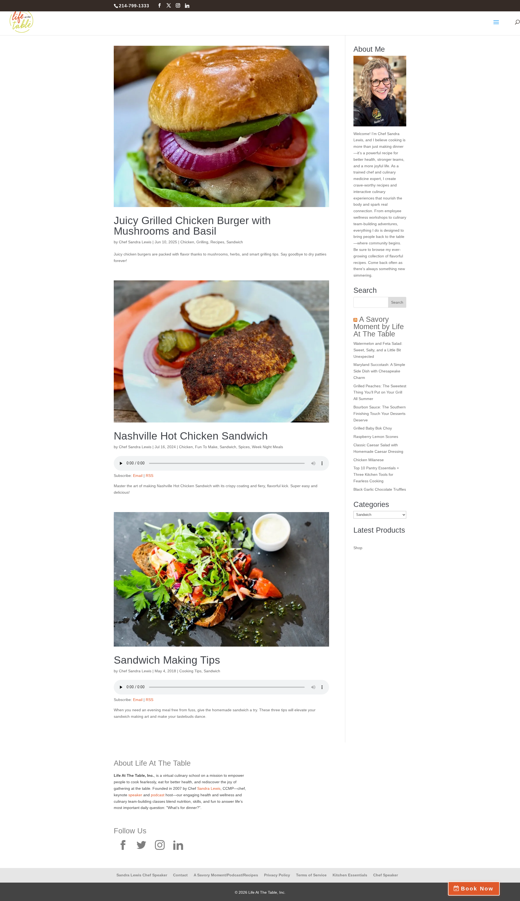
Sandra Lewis (208, 788)
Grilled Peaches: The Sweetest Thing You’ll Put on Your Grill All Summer (379, 392)
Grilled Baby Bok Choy (372, 428)
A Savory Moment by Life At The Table (378, 326)
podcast (157, 795)
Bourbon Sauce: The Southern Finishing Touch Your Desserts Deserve (379, 413)
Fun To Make (206, 447)
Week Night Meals (267, 447)
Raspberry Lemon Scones (375, 436)
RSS (149, 475)
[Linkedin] (187, 6)
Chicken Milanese (368, 460)
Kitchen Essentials (350, 875)
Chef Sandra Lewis (135, 242)
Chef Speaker (385, 875)
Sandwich (234, 242)
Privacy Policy (277, 875)
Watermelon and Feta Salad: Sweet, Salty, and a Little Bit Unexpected (377, 350)
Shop (357, 548)
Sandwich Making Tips (167, 660)
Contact (180, 875)
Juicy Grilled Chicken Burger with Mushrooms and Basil (192, 226)
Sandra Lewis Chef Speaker (141, 875)
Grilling (202, 242)
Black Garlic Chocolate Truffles (379, 489)
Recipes (217, 242)
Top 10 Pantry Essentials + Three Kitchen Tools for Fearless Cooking (376, 474)
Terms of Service (311, 875)
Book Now (477, 889)
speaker (135, 795)
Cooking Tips (190, 671)
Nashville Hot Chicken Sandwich (191, 436)
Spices (244, 447)
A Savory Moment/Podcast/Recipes (226, 875)
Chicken (187, 242)
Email (137, 475)
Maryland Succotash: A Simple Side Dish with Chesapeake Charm (379, 371)
